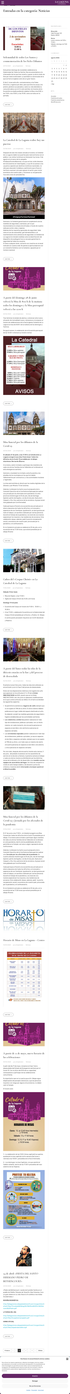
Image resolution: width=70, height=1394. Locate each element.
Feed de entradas (56, 98)
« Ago (52, 84)
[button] (67, 1359)
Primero (7, 1350)
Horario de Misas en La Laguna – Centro (24, 940)
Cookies (28, 1390)
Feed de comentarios (57, 100)
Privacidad (34, 1390)
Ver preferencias (35, 1386)
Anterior (12, 1350)
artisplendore (19, 66)
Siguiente (35, 1350)
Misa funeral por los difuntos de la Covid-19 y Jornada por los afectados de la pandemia (23, 820)
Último (40, 1350)
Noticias (28, 66)
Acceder (53, 96)
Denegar (35, 1381)
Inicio (5, 5)
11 (32, 1350)
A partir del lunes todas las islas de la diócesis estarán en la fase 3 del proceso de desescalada (23, 672)
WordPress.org (56, 102)
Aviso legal (41, 1390)
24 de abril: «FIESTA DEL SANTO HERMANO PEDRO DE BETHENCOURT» (20, 1277)
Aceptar (35, 1376)
